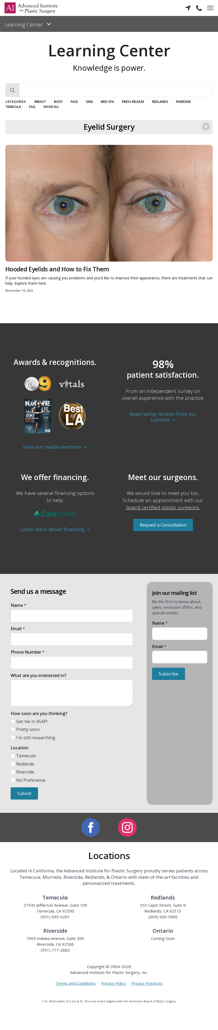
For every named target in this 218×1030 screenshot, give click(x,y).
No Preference (30, 780)
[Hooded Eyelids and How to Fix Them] (109, 203)
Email (18, 629)
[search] (12, 90)
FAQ (32, 107)
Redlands (160, 102)
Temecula (13, 107)
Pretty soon (28, 729)
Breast (40, 102)
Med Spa (107, 102)
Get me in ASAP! (31, 721)
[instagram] (127, 827)
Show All (51, 107)
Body (58, 102)
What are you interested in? (38, 675)
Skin (89, 102)
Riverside (183, 102)
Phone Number (28, 652)
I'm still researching (35, 738)
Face (74, 102)
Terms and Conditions (76, 983)
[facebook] (90, 827)
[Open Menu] (210, 8)
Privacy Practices (147, 983)
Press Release (133, 102)
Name (18, 605)
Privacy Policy (113, 983)
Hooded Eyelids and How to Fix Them (57, 269)
